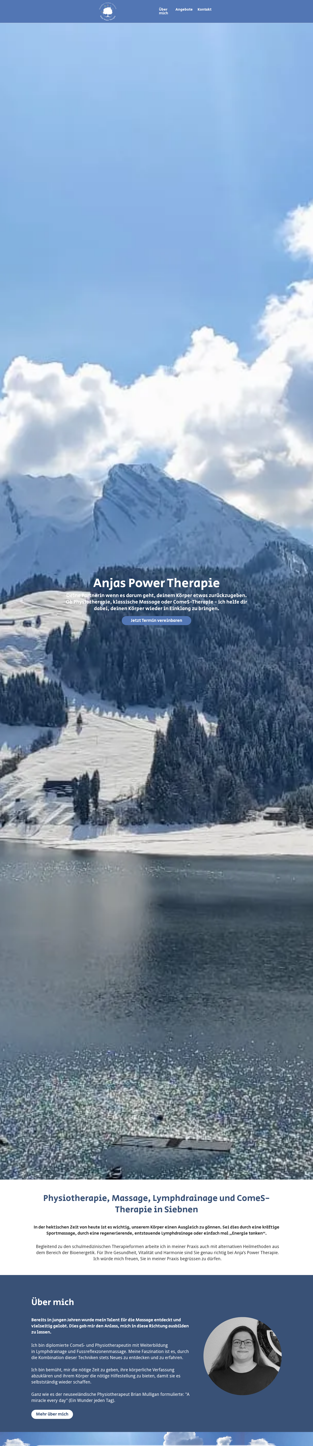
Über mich (163, 11)
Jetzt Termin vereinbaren (156, 620)
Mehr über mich (52, 1414)
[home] (127, 11)
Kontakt (205, 9)
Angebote (184, 9)
